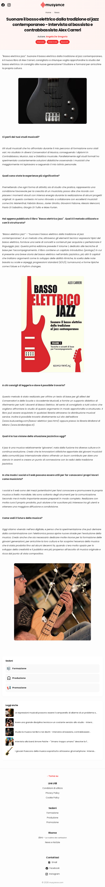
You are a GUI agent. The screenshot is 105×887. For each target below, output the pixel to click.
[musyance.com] (52, 9)
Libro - (52, 837)
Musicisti (64, 42)
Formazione (53, 812)
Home (48, 12)
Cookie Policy (52, 797)
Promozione (52, 822)
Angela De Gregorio (57, 36)
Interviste (40, 42)
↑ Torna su (52, 776)
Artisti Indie (52, 42)
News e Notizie (52, 842)
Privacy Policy (52, 792)
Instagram (54, 873)
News (56, 12)
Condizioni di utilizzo (52, 788)
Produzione (52, 817)
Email (54, 862)
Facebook (54, 868)
